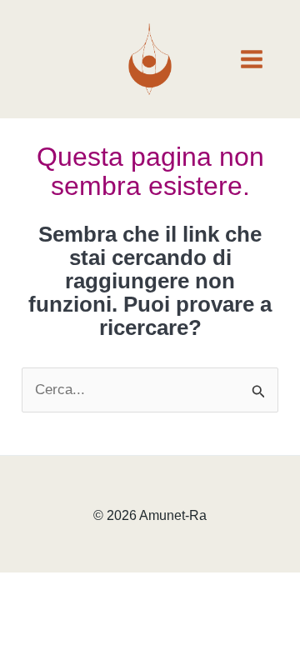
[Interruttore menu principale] (252, 59)
